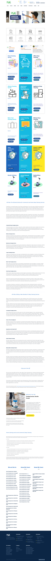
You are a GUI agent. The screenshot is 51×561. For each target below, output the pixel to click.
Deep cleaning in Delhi (29, 553)
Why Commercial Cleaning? (29, 548)
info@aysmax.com (19, 538)
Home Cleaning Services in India (11, 483)
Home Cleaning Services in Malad (24, 482)
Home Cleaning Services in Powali (24, 489)
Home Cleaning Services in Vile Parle (24, 500)
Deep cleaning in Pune (29, 552)
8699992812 (42, 2)
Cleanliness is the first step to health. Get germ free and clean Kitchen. (12, 104)
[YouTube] (44, 559)
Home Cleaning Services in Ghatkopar (25, 475)
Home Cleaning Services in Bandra (24, 494)
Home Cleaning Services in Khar (24, 480)
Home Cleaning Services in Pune (11, 476)
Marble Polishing (12, 175)
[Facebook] (39, 559)
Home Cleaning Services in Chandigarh (12, 473)
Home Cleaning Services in (23, 473)
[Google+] (40, 559)
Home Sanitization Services (11, 149)
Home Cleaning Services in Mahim (24, 498)
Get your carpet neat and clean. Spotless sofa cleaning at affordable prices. (25, 136)
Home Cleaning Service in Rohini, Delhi (12, 506)
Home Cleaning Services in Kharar (11, 478)
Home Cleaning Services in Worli (24, 491)
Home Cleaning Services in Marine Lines (25, 484)
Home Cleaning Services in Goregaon (24, 496)
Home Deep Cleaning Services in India (12, 487)
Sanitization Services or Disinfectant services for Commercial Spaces (24, 166)
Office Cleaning (8, 548)
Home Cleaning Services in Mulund (24, 487)
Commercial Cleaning (9, 549)
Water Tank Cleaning (9, 553)
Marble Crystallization (9, 550)
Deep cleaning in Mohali (29, 549)
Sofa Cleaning (8, 552)
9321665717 (38, 2)
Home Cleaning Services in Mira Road (25, 486)
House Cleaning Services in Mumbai (11, 485)
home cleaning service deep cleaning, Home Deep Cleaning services (26, 386)
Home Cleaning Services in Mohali (11, 480)
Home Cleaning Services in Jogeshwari (25, 477)
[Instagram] (41, 559)
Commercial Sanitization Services (24, 149)
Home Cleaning (8, 547)
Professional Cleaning (29, 547)
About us (17, 547)
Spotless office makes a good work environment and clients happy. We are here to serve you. (38, 74)
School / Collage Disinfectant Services (37, 149)
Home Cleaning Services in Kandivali (24, 479)
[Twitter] (42, 559)
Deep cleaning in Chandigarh (30, 550)
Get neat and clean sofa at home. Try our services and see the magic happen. (25, 74)
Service (9, 68)
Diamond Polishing (8, 551)
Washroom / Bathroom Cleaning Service (25, 88)
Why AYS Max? (18, 548)
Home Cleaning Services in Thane (24, 501)
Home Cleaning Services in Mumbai (11, 471)
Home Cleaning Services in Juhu (24, 493)
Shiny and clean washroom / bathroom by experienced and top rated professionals (25, 106)
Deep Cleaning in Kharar (29, 551)
